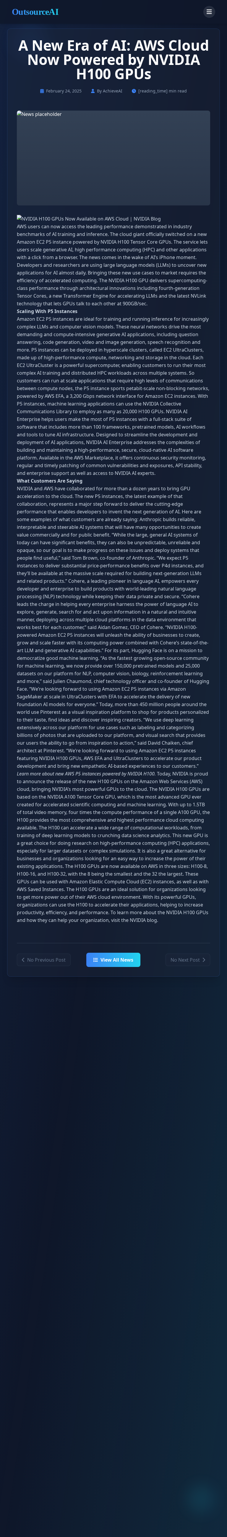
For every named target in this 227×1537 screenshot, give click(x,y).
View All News (116, 960)
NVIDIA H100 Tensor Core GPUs (135, 242)
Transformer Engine (85, 296)
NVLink (198, 296)
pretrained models (153, 427)
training (66, 234)
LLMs (163, 265)
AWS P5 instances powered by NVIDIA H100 (110, 773)
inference (97, 234)
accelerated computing (71, 280)
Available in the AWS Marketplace (76, 457)
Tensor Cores (31, 296)
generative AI (57, 249)
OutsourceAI (35, 12)
